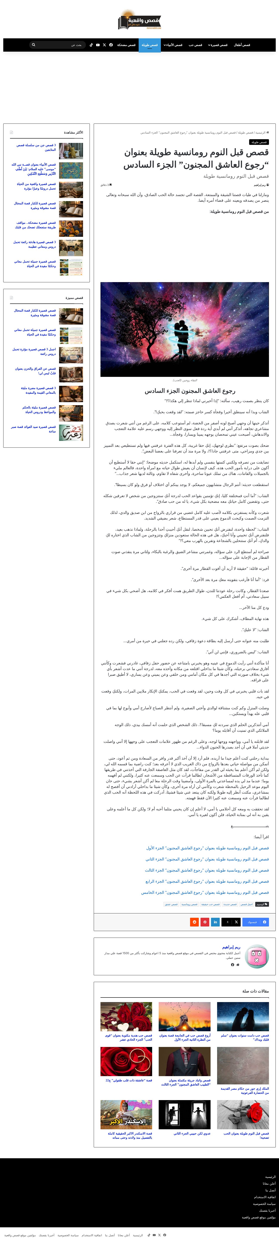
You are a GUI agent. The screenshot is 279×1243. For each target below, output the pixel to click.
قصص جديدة (230, 904)
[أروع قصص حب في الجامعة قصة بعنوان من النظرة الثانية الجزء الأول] (185, 1016)
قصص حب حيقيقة (210, 904)
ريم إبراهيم (260, 184)
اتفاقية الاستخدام (265, 1197)
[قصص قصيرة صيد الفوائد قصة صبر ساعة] (71, 433)
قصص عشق (171, 904)
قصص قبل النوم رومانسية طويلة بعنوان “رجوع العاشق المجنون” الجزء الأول (207, 848)
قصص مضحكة (126, 45)
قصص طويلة (150, 45)
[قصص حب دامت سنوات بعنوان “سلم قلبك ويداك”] (243, 1016)
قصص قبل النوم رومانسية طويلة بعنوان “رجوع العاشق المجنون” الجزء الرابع (207, 881)
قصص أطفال (242, 45)
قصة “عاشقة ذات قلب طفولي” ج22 (129, 1080)
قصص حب (195, 45)
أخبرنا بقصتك (267, 1210)
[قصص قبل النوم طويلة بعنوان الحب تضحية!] (243, 1114)
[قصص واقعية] (139, 19)
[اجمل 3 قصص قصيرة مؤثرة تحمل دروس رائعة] (71, 355)
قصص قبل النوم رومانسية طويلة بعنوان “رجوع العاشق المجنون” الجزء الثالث (207, 870)
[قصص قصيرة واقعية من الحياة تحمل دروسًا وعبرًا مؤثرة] (71, 190)
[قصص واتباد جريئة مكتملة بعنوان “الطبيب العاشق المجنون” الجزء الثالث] (185, 1061)
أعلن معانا (269, 1183)
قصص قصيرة (219, 45)
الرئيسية (260, 132)
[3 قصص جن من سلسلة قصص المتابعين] (71, 151)
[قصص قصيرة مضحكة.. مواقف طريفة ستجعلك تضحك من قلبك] (71, 228)
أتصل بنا (270, 1190)
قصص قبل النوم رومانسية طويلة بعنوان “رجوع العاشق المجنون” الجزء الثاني (207, 859)
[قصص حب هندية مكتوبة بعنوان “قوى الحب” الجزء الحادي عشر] (126, 1016)
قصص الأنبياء (174, 45)
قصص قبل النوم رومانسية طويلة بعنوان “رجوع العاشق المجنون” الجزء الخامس (205, 892)
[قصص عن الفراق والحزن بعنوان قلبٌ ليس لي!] (71, 374)
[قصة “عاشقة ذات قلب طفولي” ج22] (126, 1061)
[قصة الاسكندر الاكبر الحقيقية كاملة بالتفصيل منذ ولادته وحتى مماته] (126, 1114)
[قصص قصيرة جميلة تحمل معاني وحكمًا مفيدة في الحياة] (71, 267)
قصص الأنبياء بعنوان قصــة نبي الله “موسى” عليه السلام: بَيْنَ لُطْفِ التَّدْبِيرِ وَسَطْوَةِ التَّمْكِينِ (34, 169)
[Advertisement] (242, 86)
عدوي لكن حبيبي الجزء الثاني (192, 1133)
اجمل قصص (247, 904)
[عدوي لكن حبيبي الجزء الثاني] (185, 1114)
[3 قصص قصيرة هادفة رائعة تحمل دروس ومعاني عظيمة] (71, 248)
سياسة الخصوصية (264, 1204)
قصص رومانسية (189, 904)
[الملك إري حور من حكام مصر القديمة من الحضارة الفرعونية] (243, 1065)
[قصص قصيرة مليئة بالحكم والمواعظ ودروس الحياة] (71, 413)
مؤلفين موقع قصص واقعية (259, 1217)
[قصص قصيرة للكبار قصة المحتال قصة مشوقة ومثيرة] (71, 209)
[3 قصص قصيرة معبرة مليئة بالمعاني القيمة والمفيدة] (71, 394)
